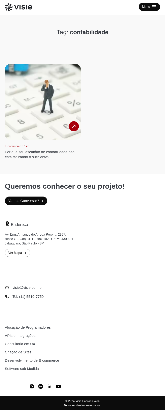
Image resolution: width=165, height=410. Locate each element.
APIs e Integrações (20, 336)
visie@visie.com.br (27, 288)
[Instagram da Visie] (31, 387)
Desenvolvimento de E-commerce (32, 360)
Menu (146, 6)
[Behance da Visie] (40, 387)
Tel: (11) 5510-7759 (28, 297)
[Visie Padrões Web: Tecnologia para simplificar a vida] (23, 7)
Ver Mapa (15, 253)
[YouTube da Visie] (58, 387)
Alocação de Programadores (28, 327)
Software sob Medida (22, 369)
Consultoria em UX (20, 344)
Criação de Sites (18, 352)
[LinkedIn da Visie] (49, 387)
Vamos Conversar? (23, 201)
